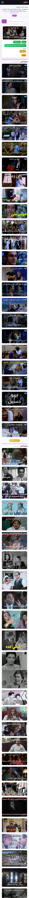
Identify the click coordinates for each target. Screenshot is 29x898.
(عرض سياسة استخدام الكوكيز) (11, 12)
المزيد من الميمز (14, 441)
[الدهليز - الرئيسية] (25, 2)
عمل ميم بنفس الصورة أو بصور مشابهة (15, 45)
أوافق (14, 15)
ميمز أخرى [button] (17, 42)
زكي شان (23, 51)
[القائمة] (2, 2)
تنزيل (24, 42)
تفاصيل (23, 55)
